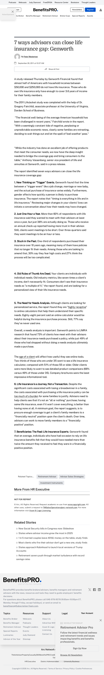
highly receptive (77, 307)
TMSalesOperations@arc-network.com (60, 507)
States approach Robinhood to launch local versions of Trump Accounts (49, 549)
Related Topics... (26, 476)
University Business (71, 661)
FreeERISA (47, 2)
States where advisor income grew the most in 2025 (46, 533)
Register (90, 10)
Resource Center (61, 2)
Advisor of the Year (11, 639)
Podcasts (12, 2)
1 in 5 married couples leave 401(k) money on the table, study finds (53, 538)
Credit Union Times (55, 656)
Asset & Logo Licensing (48, 628)
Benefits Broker (10, 619)
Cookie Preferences (84, 669)
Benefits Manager (11, 623)
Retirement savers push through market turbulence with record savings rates (50, 557)
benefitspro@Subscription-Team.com (20, 606)
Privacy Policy (68, 669)
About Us (46, 619)
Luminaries (8, 635)
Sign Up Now (79, 648)
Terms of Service (55, 669)
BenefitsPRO (44, 655)
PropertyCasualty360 (30, 655)
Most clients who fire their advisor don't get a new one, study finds (53, 542)
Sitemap (26, 639)
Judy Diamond (35, 2)
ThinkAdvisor (16, 655)
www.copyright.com (76, 504)
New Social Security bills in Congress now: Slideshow (46, 528)
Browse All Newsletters (71, 655)
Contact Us (47, 634)
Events (26, 631)
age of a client (27, 356)
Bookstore (75, 2)
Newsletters (77, 10)
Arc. (28, 669)
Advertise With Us (50, 623)
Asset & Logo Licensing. (40, 510)
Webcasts (23, 2)
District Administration (50, 661)
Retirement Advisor (12, 627)
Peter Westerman (31, 57)
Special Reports (10, 631)
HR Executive (30, 661)
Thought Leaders (88, 2)
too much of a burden (26, 396)
